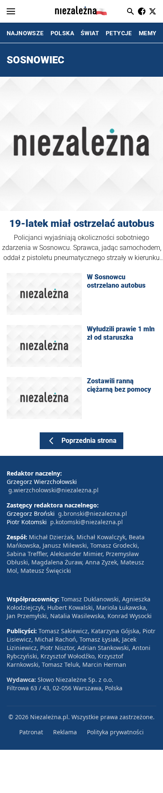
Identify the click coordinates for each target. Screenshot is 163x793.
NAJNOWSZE (25, 33)
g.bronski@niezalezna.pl (92, 513)
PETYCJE (119, 33)
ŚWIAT (90, 33)
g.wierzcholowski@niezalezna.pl (53, 490)
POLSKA (62, 33)
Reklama (65, 732)
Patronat (31, 732)
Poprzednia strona (89, 441)
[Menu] (10, 11)
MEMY (148, 33)
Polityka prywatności (115, 732)
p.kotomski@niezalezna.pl (86, 522)
